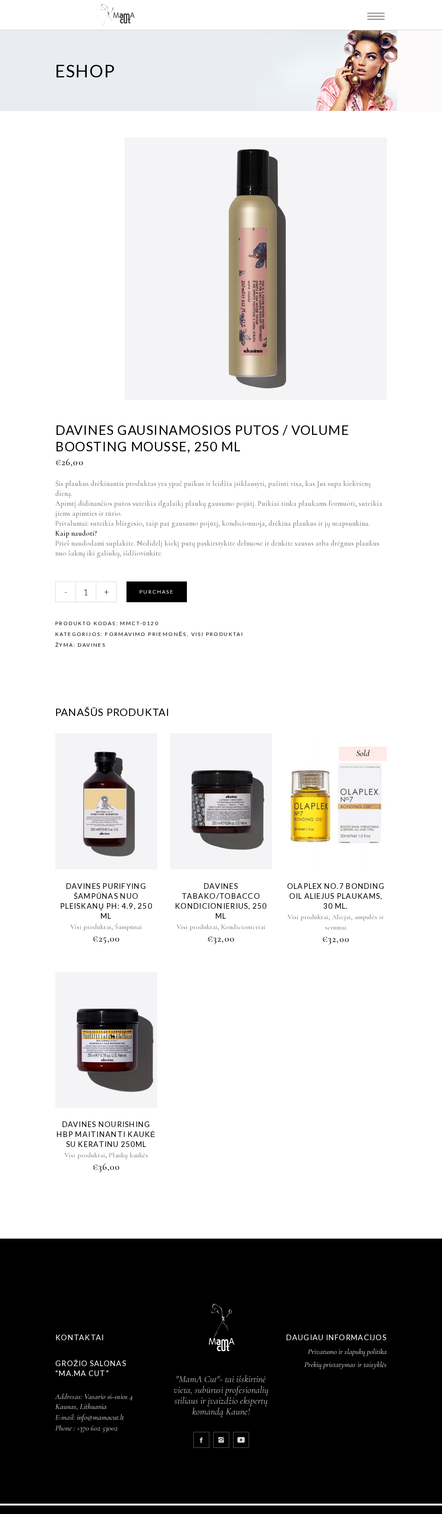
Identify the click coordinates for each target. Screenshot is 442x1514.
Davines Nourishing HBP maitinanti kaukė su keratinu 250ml (106, 1134)
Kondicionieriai (243, 927)
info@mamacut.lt (100, 1417)
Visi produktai (217, 634)
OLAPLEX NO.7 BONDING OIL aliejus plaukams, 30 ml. (336, 896)
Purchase (156, 591)
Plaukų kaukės (128, 1155)
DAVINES (92, 645)
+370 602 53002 (97, 1428)
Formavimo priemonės (146, 634)
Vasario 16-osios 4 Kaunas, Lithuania (94, 1401)
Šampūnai (128, 927)
